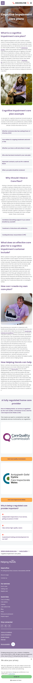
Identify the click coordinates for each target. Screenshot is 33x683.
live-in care (15, 369)
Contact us (4, 578)
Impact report (5, 616)
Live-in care (4, 586)
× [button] (31, 659)
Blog (2, 609)
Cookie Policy (11, 673)
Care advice (4, 602)
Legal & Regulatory (6, 634)
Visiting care (4, 589)
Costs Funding (23, 551)
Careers (3, 604)
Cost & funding (5, 599)
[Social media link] (2, 626)
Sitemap (3, 639)
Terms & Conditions (6, 632)
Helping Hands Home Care (9, 551)
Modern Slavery (5, 637)
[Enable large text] (13, 644)
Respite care (4, 591)
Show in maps (5, 575)
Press (2, 611)
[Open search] (28, 3)
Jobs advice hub (5, 607)
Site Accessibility (5, 644)
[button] (16, 680)
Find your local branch (7, 614)
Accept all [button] (16, 676)
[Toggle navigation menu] (31, 3)
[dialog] (16, 670)
